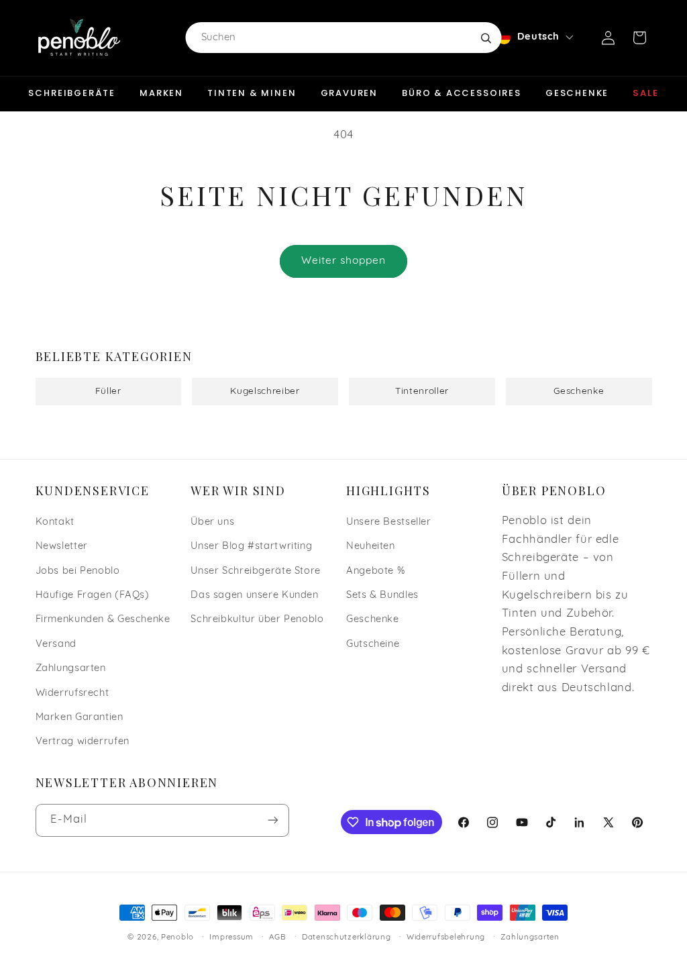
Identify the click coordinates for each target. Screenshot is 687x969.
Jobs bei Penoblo (78, 571)
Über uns (212, 522)
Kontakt (55, 522)
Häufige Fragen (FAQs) (93, 596)
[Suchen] (486, 38)
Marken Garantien (79, 718)
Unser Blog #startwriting (251, 547)
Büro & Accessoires (461, 93)
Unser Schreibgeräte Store (256, 571)
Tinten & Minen (251, 93)
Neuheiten (370, 547)
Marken (161, 93)
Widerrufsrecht (72, 693)
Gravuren (349, 93)
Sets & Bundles (382, 596)
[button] (639, 37)
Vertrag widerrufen (82, 742)
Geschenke (577, 93)
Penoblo (177, 937)
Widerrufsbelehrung (446, 937)
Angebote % (375, 571)
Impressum (231, 937)
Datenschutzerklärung (346, 937)
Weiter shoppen (343, 261)
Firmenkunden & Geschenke (103, 620)
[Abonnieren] (272, 820)
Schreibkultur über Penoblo (257, 620)
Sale (645, 93)
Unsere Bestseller (388, 522)
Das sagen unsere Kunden (255, 596)
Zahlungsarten (71, 669)
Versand (56, 645)
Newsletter (62, 547)
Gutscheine (372, 645)
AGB (277, 937)
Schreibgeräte (71, 93)
